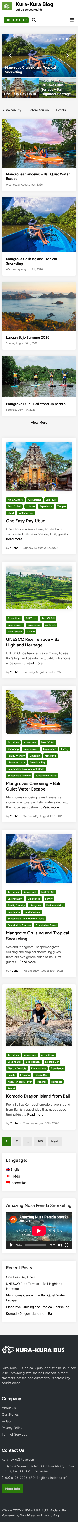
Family (65, 749)
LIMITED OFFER (16, 20)
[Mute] (60, 1245)
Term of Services (14, 1434)
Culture (30, 506)
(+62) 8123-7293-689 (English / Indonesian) (34, 1478)
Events (61, 110)
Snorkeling (14, 912)
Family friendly (16, 755)
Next (54, 1141)
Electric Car (52, 1061)
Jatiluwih (50, 624)
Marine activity (16, 762)
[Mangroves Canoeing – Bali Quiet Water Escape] (39, 143)
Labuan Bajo (41, 1075)
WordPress (28, 1515)
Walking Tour (26, 513)
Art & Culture (15, 499)
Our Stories (10, 1414)
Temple (61, 506)
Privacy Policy (12, 1428)
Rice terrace (15, 631)
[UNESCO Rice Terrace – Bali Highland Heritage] (57, 88)
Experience (46, 506)
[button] (56, 39)
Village (31, 631)
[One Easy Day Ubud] (20, 88)
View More (39, 422)
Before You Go (38, 110)
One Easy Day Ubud (25, 520)
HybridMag (51, 1515)
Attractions (34, 499)
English (15, 1170)
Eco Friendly (33, 1061)
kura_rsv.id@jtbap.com (18, 1459)
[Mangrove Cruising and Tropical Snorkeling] (39, 224)
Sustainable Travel (46, 775)
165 (40, 1141)
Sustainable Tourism (19, 775)
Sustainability (11, 110)
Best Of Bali (14, 506)
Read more (14, 539)
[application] (39, 1230)
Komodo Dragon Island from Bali (38, 1096)
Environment (15, 624)
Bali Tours (51, 499)
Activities (13, 742)
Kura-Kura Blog (34, 4)
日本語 (15, 1176)
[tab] (11, 109)
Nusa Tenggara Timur (20, 1081)
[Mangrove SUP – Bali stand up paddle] (39, 376)
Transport (56, 1081)
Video (6, 1421)
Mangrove (50, 755)
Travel (11, 1088)
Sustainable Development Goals (26, 769)
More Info (12, 1489)
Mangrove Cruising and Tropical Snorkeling (37, 1307)
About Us (9, 1408)
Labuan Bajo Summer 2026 (28, 337)
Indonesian (18, 1183)
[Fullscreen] (66, 1245)
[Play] (11, 1245)
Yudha (14, 548)
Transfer (41, 1081)
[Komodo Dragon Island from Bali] (39, 55)
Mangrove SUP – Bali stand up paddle (36, 404)
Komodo (25, 1075)
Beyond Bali (14, 1061)
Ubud (11, 513)
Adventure (30, 742)
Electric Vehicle (17, 1068)
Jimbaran (35, 755)
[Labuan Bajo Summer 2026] (39, 306)
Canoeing (13, 749)
